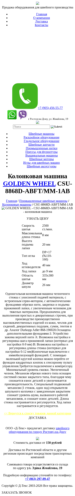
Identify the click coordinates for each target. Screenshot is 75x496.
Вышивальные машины (41, 155)
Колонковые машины (16, 204)
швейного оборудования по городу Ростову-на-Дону (39, 429)
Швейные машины (41, 133)
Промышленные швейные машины (43, 201)
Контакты (41, 25)
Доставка (41, 21)
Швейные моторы (41, 159)
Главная (41, 14)
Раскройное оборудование (41, 137)
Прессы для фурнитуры (41, 152)
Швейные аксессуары (41, 166)
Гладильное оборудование (41, 141)
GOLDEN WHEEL (29, 183)
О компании (41, 17)
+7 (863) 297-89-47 (37, 479)
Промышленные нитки (41, 148)
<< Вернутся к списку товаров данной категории (37, 413)
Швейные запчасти (41, 144)
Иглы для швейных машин (41, 162)
